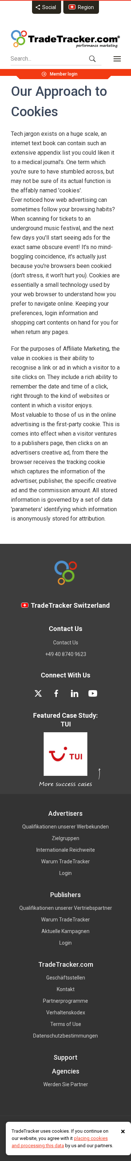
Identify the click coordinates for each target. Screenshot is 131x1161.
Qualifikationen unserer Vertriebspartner (65, 908)
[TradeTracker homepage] (65, 38)
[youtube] (92, 693)
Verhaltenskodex (65, 1012)
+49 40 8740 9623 (65, 654)
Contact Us (65, 642)
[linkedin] (74, 693)
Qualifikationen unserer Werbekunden (65, 827)
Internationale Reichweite (65, 850)
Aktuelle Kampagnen (65, 931)
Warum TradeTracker (65, 861)
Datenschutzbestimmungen (65, 1036)
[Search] (92, 58)
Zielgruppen (65, 838)
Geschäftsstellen (65, 978)
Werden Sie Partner (65, 1084)
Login (65, 873)
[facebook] (56, 693)
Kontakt (66, 989)
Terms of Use (65, 1024)
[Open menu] (117, 58)
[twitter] (38, 693)
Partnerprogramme (65, 1001)
